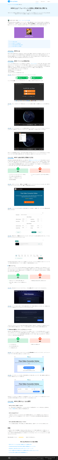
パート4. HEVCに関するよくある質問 (15, 46)
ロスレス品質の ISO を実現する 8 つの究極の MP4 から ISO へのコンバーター (24, 450)
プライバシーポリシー (33, 457)
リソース (37, 1)
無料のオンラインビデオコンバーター (35, 160)
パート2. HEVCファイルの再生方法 (15, 43)
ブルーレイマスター (34, 63)
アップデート (24, 457)
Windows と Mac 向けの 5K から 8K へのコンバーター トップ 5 (21, 448)
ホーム (9, 4)
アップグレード (20, 457)
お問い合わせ (38, 457)
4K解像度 (13, 408)
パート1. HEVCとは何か (13, 41)
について (28, 457)
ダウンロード (43, 1)
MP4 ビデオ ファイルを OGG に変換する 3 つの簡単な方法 (20, 444)
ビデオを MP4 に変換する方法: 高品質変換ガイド (18, 452)
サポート (49, 1)
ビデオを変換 (16, 4)
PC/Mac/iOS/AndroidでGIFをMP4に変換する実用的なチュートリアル (22, 446)
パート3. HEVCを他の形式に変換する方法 (16, 44)
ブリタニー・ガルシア (21, 20)
